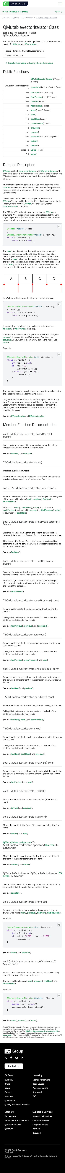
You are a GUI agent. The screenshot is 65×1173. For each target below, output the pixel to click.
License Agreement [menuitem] (41, 1079)
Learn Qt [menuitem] (9, 1112)
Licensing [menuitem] (37, 1075)
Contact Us (14, 1066)
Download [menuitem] (37, 1092)
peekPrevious (37, 123)
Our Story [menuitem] (9, 1079)
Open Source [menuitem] (38, 1083)
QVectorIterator (10, 206)
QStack (27, 44)
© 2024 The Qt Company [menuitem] (16, 1150)
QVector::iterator (36, 415)
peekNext (35, 118)
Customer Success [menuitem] (40, 1120)
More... (35, 44)
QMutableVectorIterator (41, 78)
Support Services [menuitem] (40, 1124)
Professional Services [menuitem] (42, 1116)
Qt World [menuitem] (36, 1132)
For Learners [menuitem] (10, 1116)
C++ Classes (28, 18)
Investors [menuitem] (9, 1096)
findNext (35, 92)
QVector (16, 44)
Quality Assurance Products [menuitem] (17, 1104)
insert (33, 110)
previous (35, 127)
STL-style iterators (49, 170)
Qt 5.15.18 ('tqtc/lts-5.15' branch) (15, 11)
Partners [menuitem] (36, 1128)
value (33, 149)
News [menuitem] (7, 1087)
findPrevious (36, 97)
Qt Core (16, 18)
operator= (35, 87)
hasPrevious (36, 105)
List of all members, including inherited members (30, 62)
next (33, 114)
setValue (35, 136)
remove (34, 132)
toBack (34, 140)
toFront (34, 145)
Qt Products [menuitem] (10, 1100)
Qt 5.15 (6, 18)
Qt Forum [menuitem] (9, 1128)
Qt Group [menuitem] (9, 1075)
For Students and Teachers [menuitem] (17, 1120)
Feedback (9, 1152)
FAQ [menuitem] (34, 1096)
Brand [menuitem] (7, 1083)
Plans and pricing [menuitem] (40, 1087)
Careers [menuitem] (8, 1092)
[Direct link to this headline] (30, 72)
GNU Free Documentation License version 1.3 (42, 1031)
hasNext (35, 101)
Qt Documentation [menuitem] (13, 1124)
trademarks (7, 1035)
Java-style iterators (27, 170)
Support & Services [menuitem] (42, 1112)
